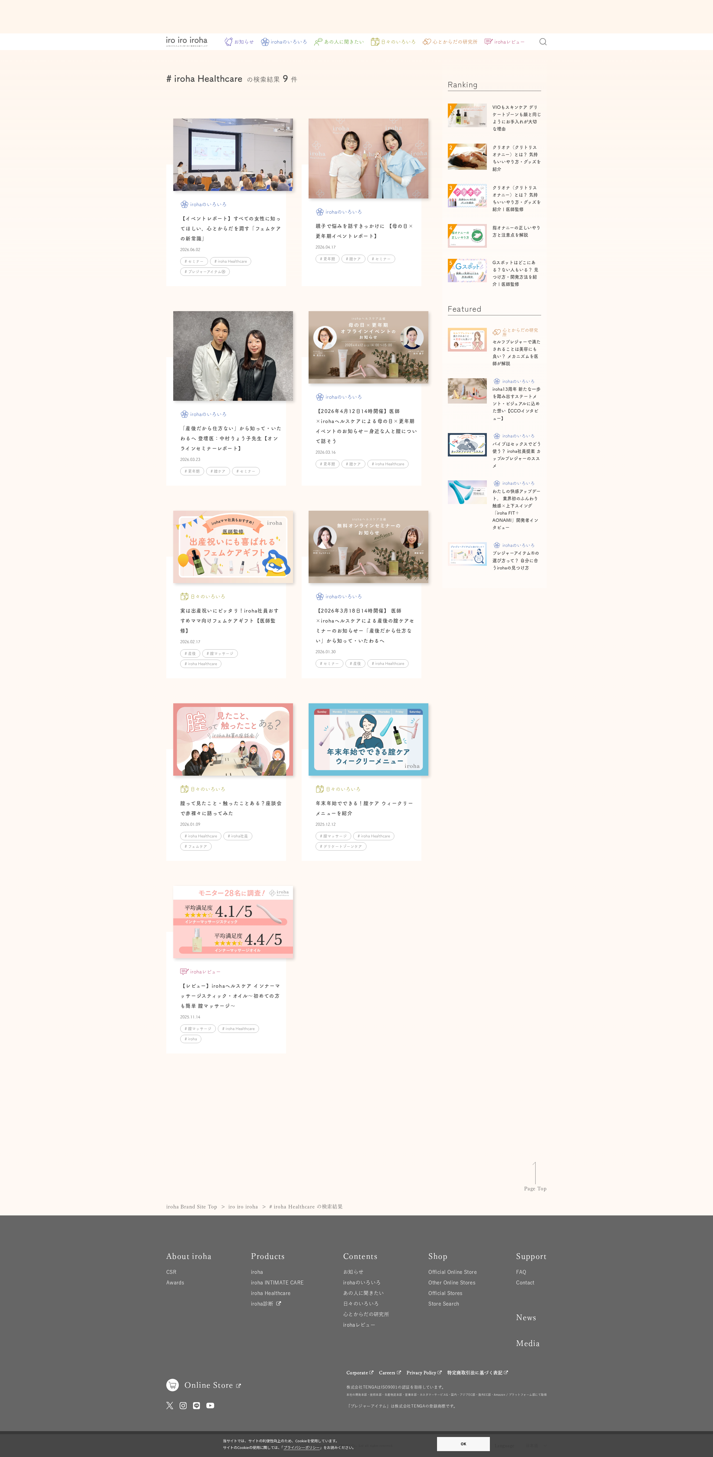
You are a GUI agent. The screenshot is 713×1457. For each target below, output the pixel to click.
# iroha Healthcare (230, 261)
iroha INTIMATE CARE (277, 1282)
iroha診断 (262, 1303)
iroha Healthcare (271, 1293)
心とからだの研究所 (455, 41)
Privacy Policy (421, 1372)
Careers (387, 1372)
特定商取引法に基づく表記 (474, 1372)
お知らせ (244, 41)
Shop (438, 1256)
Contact (525, 1282)
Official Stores (445, 1293)
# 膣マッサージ (220, 653)
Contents (360, 1256)
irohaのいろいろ (289, 41)
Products (268, 1256)
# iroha (191, 1039)
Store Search (443, 1303)
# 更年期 (327, 259)
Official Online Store (452, 1271)
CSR (171, 1271)
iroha (257, 1271)
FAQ (521, 1271)
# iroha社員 (238, 836)
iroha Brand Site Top (191, 1206)
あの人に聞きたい (344, 41)
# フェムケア (196, 846)
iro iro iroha (243, 1206)
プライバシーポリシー (302, 1447)
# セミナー (194, 261)
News (526, 1317)
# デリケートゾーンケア (341, 846)
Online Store (208, 1385)
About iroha (188, 1256)
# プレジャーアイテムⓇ (205, 272)
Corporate (357, 1372)
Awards (175, 1282)
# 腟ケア (353, 259)
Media (528, 1343)
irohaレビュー (509, 41)
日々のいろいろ (398, 41)
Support (531, 1256)
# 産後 (190, 653)
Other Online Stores (451, 1282)
